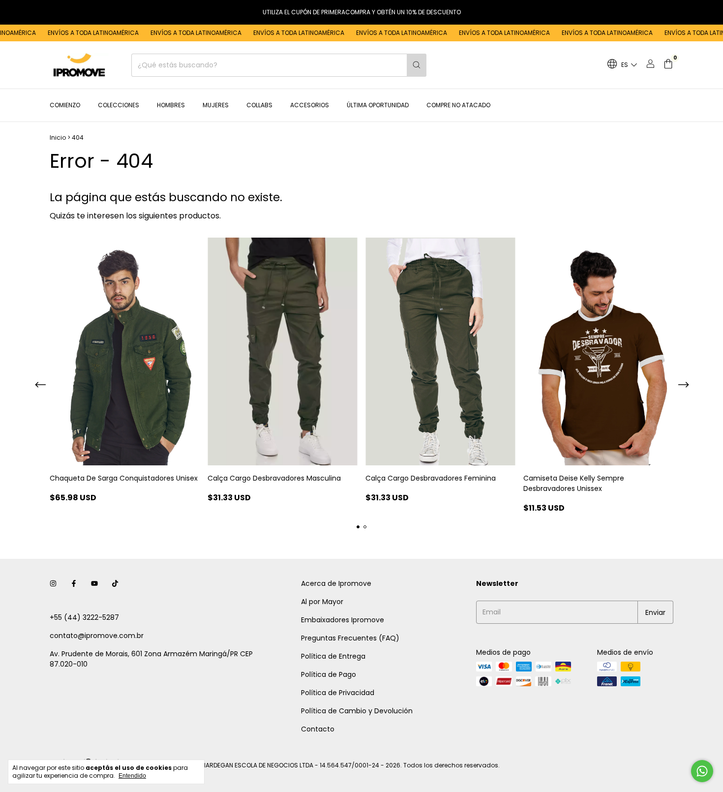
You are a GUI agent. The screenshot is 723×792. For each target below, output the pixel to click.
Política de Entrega (333, 656)
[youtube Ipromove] (94, 584)
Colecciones (118, 105)
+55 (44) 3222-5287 (84, 617)
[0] (668, 65)
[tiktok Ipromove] (115, 584)
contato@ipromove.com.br (97, 635)
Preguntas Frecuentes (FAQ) (350, 638)
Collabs (259, 105)
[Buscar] (416, 65)
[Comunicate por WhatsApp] (702, 771)
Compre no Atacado (458, 105)
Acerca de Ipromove (336, 583)
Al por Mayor (322, 602)
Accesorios (309, 105)
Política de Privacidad (337, 693)
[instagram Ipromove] (53, 584)
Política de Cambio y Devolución (357, 711)
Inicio (58, 137)
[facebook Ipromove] (73, 584)
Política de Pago (328, 674)
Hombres (171, 105)
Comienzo (65, 105)
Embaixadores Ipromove (342, 620)
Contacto (317, 729)
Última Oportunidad (378, 105)
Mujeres (216, 105)
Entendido (132, 775)
